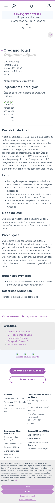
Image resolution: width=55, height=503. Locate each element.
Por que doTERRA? (11, 447)
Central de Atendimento (19, 331)
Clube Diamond (34, 438)
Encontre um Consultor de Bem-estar (29, 370)
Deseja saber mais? (27, 496)
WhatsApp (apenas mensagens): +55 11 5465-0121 (36, 417)
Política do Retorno (17, 344)
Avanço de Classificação (38, 448)
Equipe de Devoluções (19, 341)
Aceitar (27, 487)
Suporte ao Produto (18, 338)
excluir (27, 491)
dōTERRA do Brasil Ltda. (14, 398)
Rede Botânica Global (13, 444)
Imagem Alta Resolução (36, 316)
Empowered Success (36, 435)
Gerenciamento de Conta (20, 335)
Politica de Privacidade (27, 500)
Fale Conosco (27, 379)
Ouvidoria (31, 423)
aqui (16, 480)
